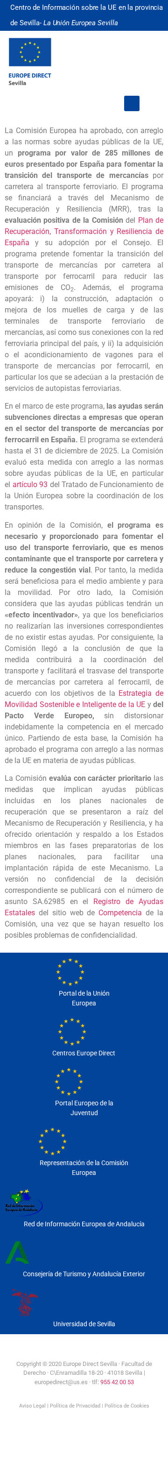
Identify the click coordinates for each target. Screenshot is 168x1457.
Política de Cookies (127, 1406)
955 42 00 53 (117, 1382)
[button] (132, 103)
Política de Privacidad (75, 1406)
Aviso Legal (32, 1406)
